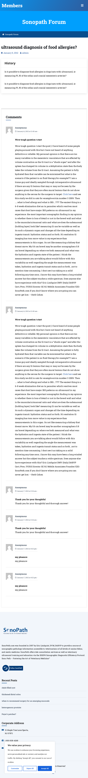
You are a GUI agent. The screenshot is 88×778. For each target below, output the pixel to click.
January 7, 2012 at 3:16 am (27, 491)
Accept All (45, 768)
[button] (82, 5)
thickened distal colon (11, 694)
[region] (30, 757)
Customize (15, 768)
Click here (68, 194)
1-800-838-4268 (11, 740)
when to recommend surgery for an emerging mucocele (25, 701)
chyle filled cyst (8, 687)
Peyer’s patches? (9, 714)
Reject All (30, 768)
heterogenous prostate (11, 707)
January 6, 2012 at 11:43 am (27, 131)
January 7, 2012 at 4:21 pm (27, 549)
